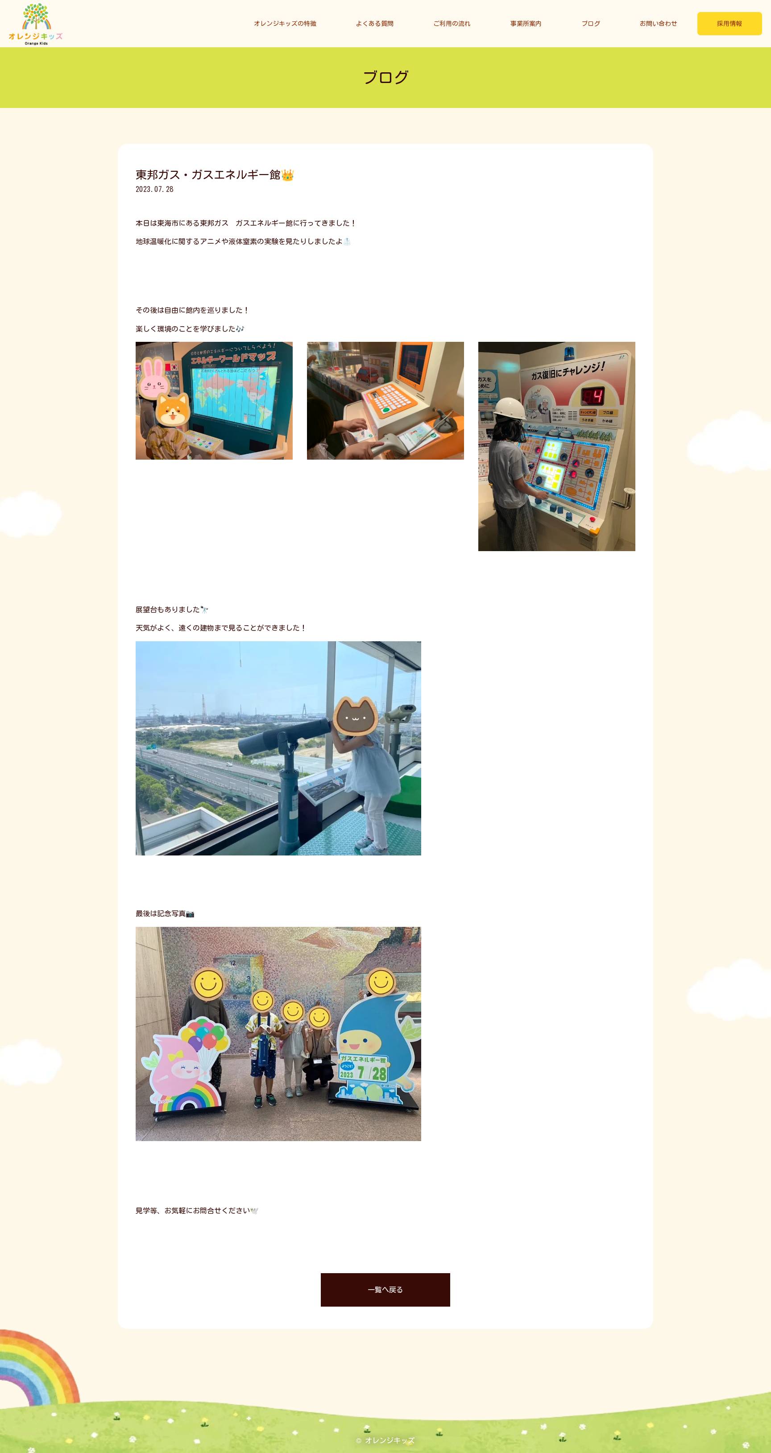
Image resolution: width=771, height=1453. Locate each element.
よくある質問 (375, 24)
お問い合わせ (658, 24)
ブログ (590, 24)
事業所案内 (526, 24)
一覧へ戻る (385, 1289)
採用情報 (729, 24)
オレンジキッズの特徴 (285, 24)
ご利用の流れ (452, 24)
